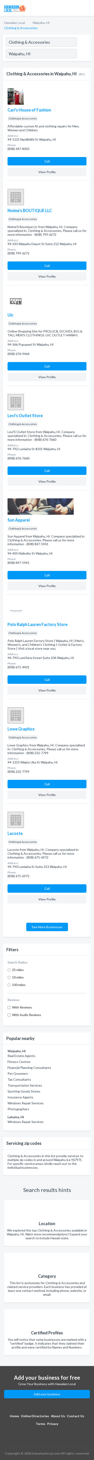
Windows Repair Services (26, 1103)
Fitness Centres (19, 1062)
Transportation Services (25, 1085)
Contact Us (75, 1416)
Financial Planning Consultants (29, 1068)
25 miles (18, 970)
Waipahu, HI (41, 23)
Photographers (18, 1109)
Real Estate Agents (21, 1056)
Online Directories (35, 1416)
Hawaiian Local (14, 23)
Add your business (47, 1394)
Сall (47, 161)
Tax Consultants (19, 1079)
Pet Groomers (18, 1073)
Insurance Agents (20, 1097)
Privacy (52, 1424)
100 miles (19, 985)
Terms (40, 1424)
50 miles (18, 977)
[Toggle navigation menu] (88, 8)
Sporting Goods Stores (24, 1091)
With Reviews (22, 1007)
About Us (58, 1416)
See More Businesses (47, 927)
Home (14, 1416)
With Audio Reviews (26, 1015)
